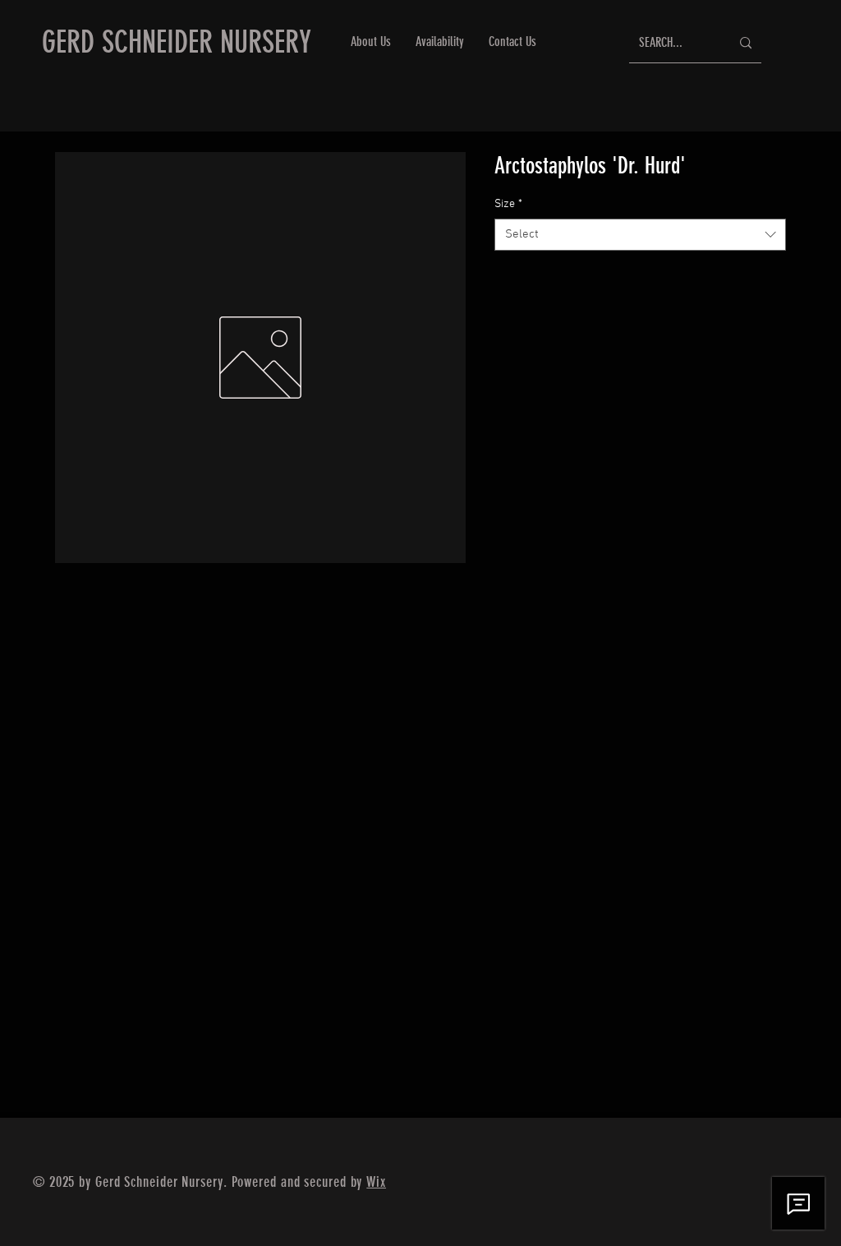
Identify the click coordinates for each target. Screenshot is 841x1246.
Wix (376, 1182)
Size (508, 204)
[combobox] (640, 235)
